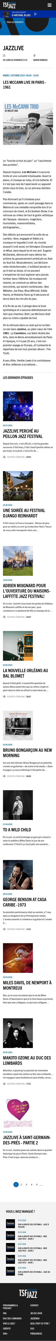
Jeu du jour (36, 1313)
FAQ (4, 1313)
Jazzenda (34, 1318)
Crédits (7, 1328)
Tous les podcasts (15, 22)
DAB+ (5, 1333)
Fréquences (36, 1333)
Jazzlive (13, 47)
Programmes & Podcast (10, 1307)
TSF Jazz (9, 5)
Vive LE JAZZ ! (9, 1323)
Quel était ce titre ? (40, 1323)
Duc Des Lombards (12, 1318)
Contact (34, 1305)
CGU (32, 1328)
